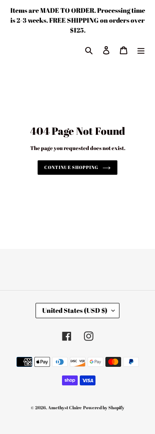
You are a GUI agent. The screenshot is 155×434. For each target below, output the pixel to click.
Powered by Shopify (103, 407)
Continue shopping (71, 167)
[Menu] (141, 50)
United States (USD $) (74, 310)
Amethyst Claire (65, 407)
